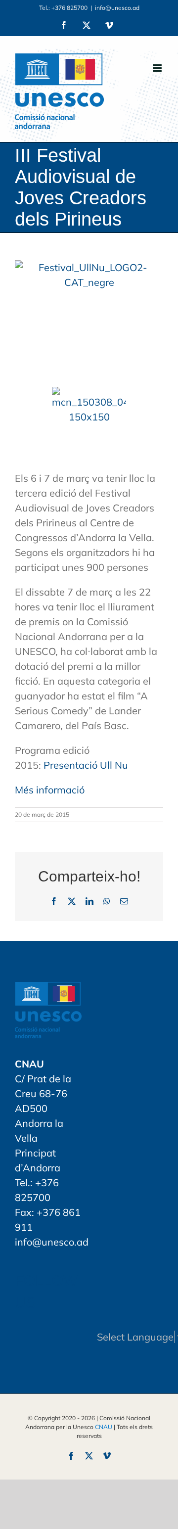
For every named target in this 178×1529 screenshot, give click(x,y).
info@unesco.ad (117, 7)
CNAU (103, 1427)
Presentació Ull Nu (86, 765)
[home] (48, 989)
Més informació (50, 790)
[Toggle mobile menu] (158, 68)
